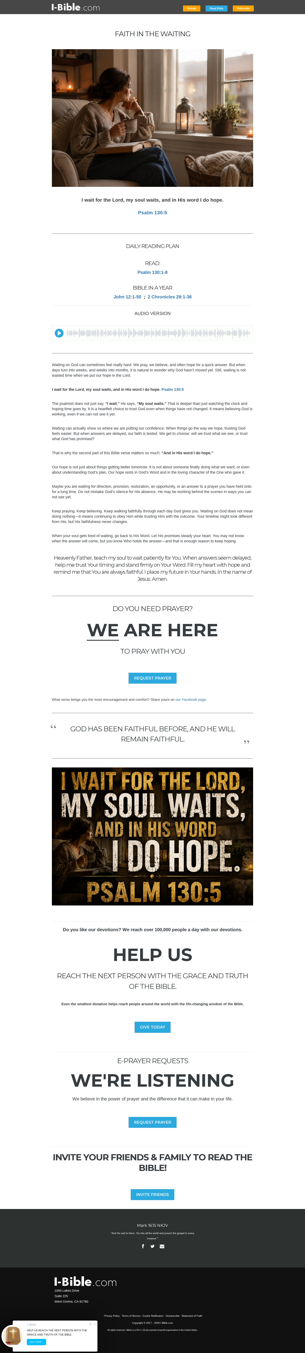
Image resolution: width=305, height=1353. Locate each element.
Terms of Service (131, 1315)
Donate (191, 8)
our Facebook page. (191, 700)
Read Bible (216, 8)
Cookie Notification (153, 1315)
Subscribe (243, 8)
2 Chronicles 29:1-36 (170, 296)
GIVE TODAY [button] (152, 1027)
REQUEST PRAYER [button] (152, 678)
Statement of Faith (192, 1315)
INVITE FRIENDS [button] (152, 1194)
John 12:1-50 (127, 296)
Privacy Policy (112, 1315)
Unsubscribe (173, 1315)
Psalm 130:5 (152, 212)
